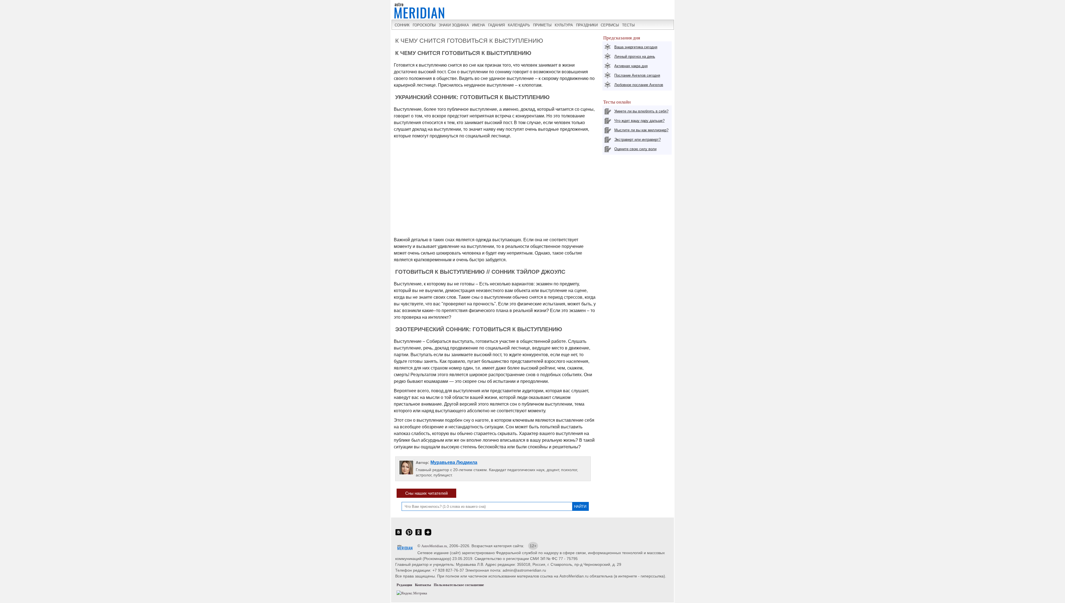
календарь (519, 25)
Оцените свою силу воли (635, 149)
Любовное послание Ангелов (638, 85)
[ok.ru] (418, 535)
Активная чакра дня (631, 66)
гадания (496, 25)
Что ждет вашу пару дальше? (639, 121)
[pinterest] (409, 535)
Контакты (423, 585)
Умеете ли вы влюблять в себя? (641, 111)
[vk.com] (398, 535)
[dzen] (428, 535)
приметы (542, 25)
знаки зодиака (454, 25)
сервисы (610, 25)
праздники (587, 25)
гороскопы (424, 25)
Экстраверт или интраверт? (637, 139)
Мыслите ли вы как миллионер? (641, 130)
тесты (628, 25)
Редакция (404, 585)
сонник (402, 25)
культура (564, 25)
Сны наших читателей (426, 493)
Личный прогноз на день (634, 56)
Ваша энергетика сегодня (635, 47)
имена (478, 25)
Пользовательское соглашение (459, 585)
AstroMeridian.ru (434, 546)
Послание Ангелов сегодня (637, 75)
